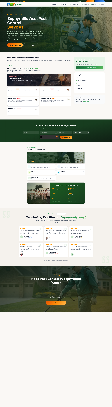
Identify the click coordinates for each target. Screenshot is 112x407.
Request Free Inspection (89, 67)
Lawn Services (75, 4)
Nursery (94, 4)
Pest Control (64, 4)
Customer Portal (99, 1)
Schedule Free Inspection (57, 303)
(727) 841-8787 (31, 45)
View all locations (79, 91)
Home (8, 12)
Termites (54, 4)
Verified (60, 213)
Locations (85, 4)
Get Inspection (66, 137)
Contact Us (89, 1)
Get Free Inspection (15, 45)
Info (102, 4)
